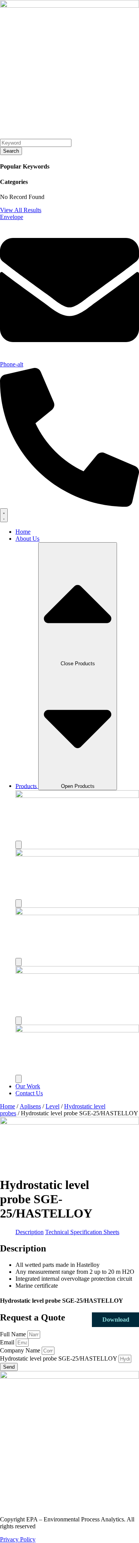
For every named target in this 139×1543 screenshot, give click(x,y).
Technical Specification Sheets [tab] (82, 1232)
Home (7, 1106)
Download (115, 1319)
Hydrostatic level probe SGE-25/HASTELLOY (59, 1358)
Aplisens (30, 1106)
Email (8, 1342)
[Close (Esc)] (113, 8)
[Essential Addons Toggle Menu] (18, 845)
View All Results (20, 210)
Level (52, 1106)
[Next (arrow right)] (125, 771)
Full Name (13, 1334)
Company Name (21, 1350)
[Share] (96, 8)
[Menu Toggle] (4, 515)
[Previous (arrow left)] (13, 771)
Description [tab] (29, 1232)
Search (11, 151)
